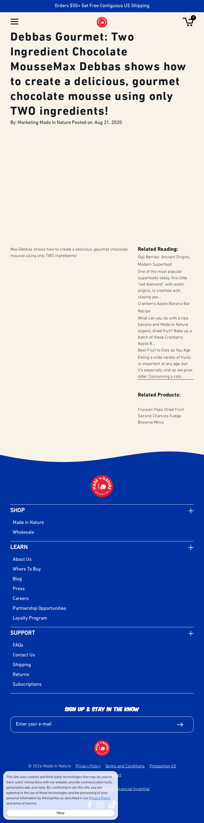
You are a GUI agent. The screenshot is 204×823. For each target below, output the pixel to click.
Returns (21, 675)
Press (19, 589)
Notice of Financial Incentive (124, 788)
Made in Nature (28, 523)
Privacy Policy (88, 765)
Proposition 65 (163, 765)
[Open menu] (14, 22)
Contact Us (24, 655)
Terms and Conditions (125, 765)
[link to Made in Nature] (102, 748)
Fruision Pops (150, 409)
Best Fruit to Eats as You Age (164, 350)
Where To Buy (27, 569)
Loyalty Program (30, 618)
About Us (22, 559)
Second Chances (153, 415)
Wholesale (23, 532)
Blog (17, 579)
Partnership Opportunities (39, 608)
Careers (21, 599)
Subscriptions (27, 684)
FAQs (18, 645)
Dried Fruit (174, 409)
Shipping (22, 665)
